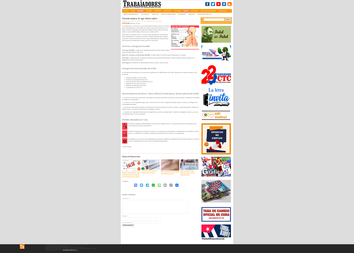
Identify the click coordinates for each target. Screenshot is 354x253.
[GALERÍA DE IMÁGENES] (216, 176)
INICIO (126, 11)
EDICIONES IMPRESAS (208, 11)
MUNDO (141, 11)
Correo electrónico (127, 222)
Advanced (206, 21)
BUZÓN (149, 11)
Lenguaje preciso (205, 14)
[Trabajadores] (22, 246)
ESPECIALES (223, 11)
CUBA (133, 11)
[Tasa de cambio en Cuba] (216, 221)
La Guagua (145, 14)
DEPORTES (167, 11)
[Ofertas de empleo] (216, 138)
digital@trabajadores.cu (70, 250)
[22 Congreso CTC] (216, 84)
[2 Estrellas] (124, 23)
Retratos (182, 14)
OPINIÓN (157, 11)
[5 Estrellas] (129, 23)
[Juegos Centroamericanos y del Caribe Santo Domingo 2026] (216, 62)
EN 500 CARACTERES (168, 14)
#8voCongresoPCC (131, 14)
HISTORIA (194, 11)
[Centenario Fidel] (216, 42)
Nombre (125, 216)
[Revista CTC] (216, 203)
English (192, 14)
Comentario (126, 198)
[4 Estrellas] (127, 23)
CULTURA (177, 11)
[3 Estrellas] (126, 23)
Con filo (155, 14)
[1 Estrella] (123, 23)
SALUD (186, 11)
